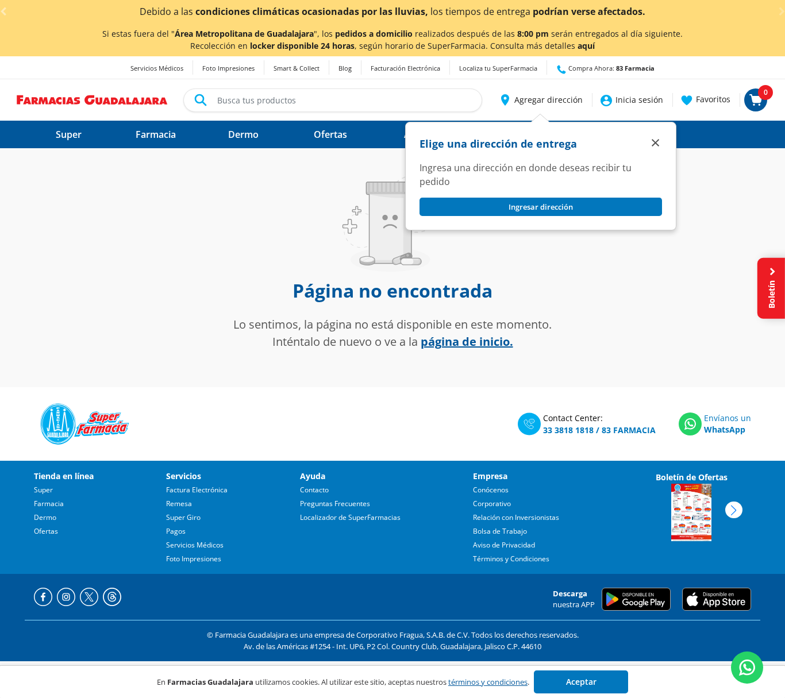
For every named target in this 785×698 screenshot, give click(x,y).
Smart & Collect (297, 68)
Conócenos (491, 490)
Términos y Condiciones (511, 559)
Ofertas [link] (330, 134)
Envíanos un (727, 417)
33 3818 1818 (568, 430)
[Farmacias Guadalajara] (92, 98)
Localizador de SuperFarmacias (350, 517)
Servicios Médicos (156, 68)
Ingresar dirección (541, 207)
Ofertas (46, 531)
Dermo (45, 517)
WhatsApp (724, 429)
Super (43, 490)
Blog (345, 68)
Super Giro (183, 517)
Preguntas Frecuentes (335, 503)
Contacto (314, 490)
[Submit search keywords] (200, 99)
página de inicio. (467, 341)
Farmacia (49, 503)
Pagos (176, 531)
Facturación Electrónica (405, 68)
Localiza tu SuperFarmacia (498, 68)
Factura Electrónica (197, 490)
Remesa (179, 503)
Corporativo (492, 503)
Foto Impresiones (228, 68)
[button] (540, 100)
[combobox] (332, 100)
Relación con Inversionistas (516, 517)
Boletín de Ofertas (692, 477)
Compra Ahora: (611, 68)
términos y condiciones (488, 682)
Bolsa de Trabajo (500, 531)
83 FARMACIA (629, 430)
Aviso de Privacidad (504, 545)
